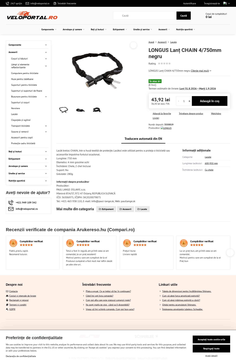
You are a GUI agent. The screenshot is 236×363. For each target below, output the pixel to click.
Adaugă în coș (209, 101)
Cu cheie (209, 169)
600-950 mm (211, 163)
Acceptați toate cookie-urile (211, 339)
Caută (183, 15)
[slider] (164, 63)
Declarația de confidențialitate (21, 356)
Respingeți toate (211, 348)
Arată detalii (211, 355)
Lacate (208, 157)
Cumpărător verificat (31, 241)
